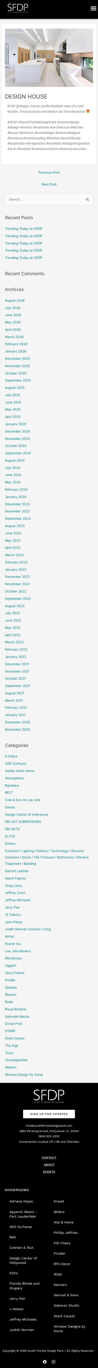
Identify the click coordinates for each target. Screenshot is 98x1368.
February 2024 (16, 489)
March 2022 (14, 642)
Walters (10, 1067)
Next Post (49, 184)
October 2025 (15, 373)
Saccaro (60, 1285)
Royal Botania (15, 1009)
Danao (10, 807)
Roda (9, 1002)
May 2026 (13, 322)
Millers (59, 1212)
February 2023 (16, 562)
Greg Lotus (13, 886)
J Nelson (17, 1309)
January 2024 (15, 497)
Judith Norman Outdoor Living (28, 929)
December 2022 (17, 577)
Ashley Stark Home (19, 771)
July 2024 (12, 468)
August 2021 (14, 693)
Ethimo (10, 843)
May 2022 (12, 628)
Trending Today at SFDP (23, 229)
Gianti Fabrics (15, 878)
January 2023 (15, 569)
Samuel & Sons (66, 1295)
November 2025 (17, 366)
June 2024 (13, 475)
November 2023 (17, 511)
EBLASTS (12, 829)
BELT (9, 792)
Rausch (10, 994)
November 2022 (17, 584)
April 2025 (12, 417)
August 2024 (15, 460)
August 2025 (14, 388)
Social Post (13, 1023)
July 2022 (12, 613)
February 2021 (16, 707)
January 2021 (15, 715)
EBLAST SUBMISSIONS (23, 821)
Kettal (9, 936)
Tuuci (9, 1053)
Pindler (10, 980)
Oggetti (10, 965)
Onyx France (14, 973)
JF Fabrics (13, 915)
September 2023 (18, 518)
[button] (93, 8)
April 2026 (13, 329)
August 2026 (15, 300)
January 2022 (15, 657)
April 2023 (13, 547)
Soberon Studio (66, 1305)
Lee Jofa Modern (18, 951)
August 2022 (14, 606)
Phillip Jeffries (66, 1233)
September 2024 (18, 453)
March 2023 (14, 555)
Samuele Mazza (17, 1016)
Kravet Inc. (13, 944)
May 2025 (12, 409)
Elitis (14, 1273)
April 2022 (12, 635)
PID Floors (62, 1243)
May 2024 (13, 482)
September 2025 (18, 380)
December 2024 (17, 431)
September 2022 (18, 598)
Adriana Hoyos (21, 1201)
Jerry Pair (12, 907)
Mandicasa (13, 958)
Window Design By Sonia (24, 1074)
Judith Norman (22, 1330)
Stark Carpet (14, 1038)
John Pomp (13, 922)
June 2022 (13, 620)
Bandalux (12, 785)
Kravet (59, 1201)
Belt (13, 1237)
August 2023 (15, 526)
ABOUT (49, 1164)
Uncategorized (16, 1060)
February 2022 (16, 649)
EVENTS (49, 1172)
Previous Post (49, 172)
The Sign (12, 1045)
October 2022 (15, 591)
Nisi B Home (64, 1222)
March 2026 (14, 337)
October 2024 (15, 446)
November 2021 (17, 671)
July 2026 (12, 308)
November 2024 (17, 439)
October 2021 (15, 678)
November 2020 (17, 729)
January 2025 (15, 424)
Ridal (58, 1274)
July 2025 (12, 395)
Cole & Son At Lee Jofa (22, 800)
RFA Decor (62, 1264)
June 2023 (13, 533)
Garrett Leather (17, 871)
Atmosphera (14, 778)
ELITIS (10, 836)
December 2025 (17, 358)
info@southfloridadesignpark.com (49, 1125)
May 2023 (13, 540)
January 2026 (15, 351)
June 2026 (13, 315)
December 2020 (17, 722)
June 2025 (13, 402)
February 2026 (16, 344)
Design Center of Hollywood (26, 814)
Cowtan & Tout (22, 1247)
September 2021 (17, 686)
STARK (10, 1031)
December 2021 (17, 664)
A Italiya (11, 756)
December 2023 (17, 504)
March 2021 (14, 700)
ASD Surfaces (15, 763)
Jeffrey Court (15, 893)
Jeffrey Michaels (17, 900)
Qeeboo (11, 987)
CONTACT (49, 1157)
